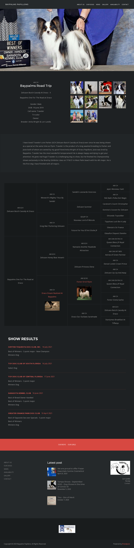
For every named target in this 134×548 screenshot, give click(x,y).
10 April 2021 (46, 413)
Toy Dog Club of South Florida (24, 364)
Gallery (105, 4)
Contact (125, 4)
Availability (115, 4)
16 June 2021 (37, 393)
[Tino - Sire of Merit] (51, 500)
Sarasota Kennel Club (19, 393)
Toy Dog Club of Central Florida (25, 377)
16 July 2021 (47, 347)
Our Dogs (90, 4)
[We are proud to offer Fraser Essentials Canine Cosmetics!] (51, 472)
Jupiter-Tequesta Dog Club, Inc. (24, 347)
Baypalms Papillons (16, 4)
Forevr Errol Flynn (84, 282)
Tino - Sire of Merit (65, 497)
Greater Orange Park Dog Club (24, 413)
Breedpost (126, 544)
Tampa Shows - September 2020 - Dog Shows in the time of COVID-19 (71, 484)
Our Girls (72, 445)
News (98, 4)
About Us (80, 4)
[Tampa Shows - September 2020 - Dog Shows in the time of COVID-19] (51, 485)
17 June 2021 (49, 376)
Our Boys (62, 445)
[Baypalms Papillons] (120, 469)
